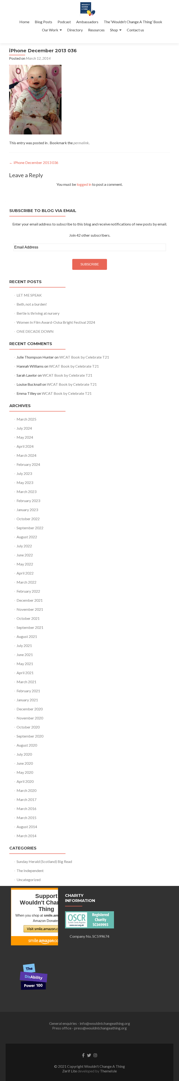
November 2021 (30, 609)
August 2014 (27, 826)
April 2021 (25, 672)
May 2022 (25, 564)
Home (24, 22)
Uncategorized (29, 879)
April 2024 (25, 446)
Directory (75, 30)
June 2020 (25, 763)
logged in (84, 184)
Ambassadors (87, 22)
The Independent (30, 870)
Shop (114, 30)
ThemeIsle (108, 1071)
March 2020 (26, 790)
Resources (96, 30)
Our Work (50, 30)
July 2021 (24, 645)
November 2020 (30, 718)
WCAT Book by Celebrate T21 (84, 357)
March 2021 (26, 681)
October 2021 (28, 618)
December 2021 (30, 600)
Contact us (135, 30)
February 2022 (28, 591)
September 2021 (30, 627)
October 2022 (28, 518)
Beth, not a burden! (32, 304)
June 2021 (25, 654)
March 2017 (26, 799)
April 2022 (25, 573)
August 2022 (27, 537)
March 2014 (26, 835)
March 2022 (26, 582)
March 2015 (26, 817)
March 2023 (26, 491)
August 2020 (27, 745)
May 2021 (25, 663)
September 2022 (30, 528)
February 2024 (28, 464)
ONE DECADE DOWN (35, 331)
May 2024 (25, 437)
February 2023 (28, 500)
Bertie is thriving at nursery (38, 313)
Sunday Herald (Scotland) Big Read (44, 861)
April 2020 (25, 781)
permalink (81, 142)
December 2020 (30, 709)
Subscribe (89, 264)
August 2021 (27, 636)
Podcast (64, 22)
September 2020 (30, 736)
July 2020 (24, 754)
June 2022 (25, 555)
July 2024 (24, 428)
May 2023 (25, 482)
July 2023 (24, 473)
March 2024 (26, 455)
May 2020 (25, 772)
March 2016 (26, 808)
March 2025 (26, 419)
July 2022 (24, 546)
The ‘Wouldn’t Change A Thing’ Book (133, 22)
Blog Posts (43, 22)
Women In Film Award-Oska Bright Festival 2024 (56, 322)
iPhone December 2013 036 (33, 162)
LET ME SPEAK (29, 295)
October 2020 (28, 727)
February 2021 (28, 691)
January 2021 (27, 700)
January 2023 (27, 509)
